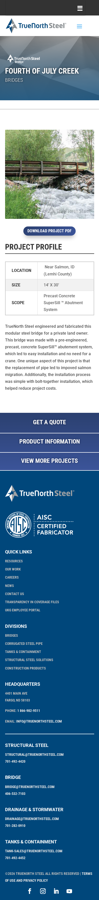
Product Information (49, 441)
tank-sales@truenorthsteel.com (33, 851)
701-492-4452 (15, 858)
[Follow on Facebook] (29, 891)
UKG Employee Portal (22, 610)
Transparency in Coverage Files (32, 602)
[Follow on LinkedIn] (56, 891)
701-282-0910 (15, 826)
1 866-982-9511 (28, 711)
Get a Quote (49, 422)
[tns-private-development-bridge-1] (49, 218)
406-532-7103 (15, 794)
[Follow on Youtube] (69, 891)
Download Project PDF (49, 230)
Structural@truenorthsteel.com (34, 754)
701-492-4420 (15, 761)
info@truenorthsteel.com (39, 721)
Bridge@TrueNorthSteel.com (30, 787)
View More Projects (49, 460)
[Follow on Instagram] (42, 891)
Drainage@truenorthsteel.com (32, 819)
